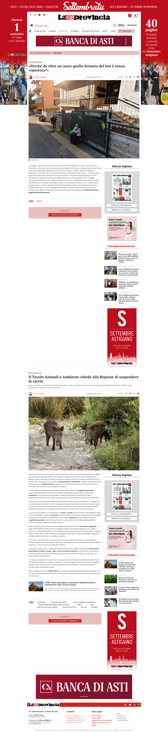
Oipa (92, 605)
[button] (135, 16)
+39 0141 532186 (74, 716)
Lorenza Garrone (39, 394)
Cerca (130, 15)
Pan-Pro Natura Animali (47, 607)
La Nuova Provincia (42, 53)
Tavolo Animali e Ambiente (84, 602)
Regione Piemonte (59, 602)
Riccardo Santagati (40, 77)
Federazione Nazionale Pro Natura (53, 605)
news (39, 201)
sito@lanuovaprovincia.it (74, 722)
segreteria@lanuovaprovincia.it (76, 720)
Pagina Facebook (32, 15)
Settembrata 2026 (41, 26)
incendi (94, 607)
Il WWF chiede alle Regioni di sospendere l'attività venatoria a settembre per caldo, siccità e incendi (127, 567)
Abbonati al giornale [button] (121, 210)
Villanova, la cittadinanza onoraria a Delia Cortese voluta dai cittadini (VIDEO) (129, 285)
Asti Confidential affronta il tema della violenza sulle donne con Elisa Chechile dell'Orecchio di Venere (129, 299)
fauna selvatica (69, 607)
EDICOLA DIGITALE (121, 25)
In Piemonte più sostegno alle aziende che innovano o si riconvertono (129, 601)
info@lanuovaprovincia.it (74, 718)
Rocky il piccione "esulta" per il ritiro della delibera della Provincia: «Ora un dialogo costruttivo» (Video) (129, 258)
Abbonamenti (132, 25)
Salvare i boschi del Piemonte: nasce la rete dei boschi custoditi (128, 580)
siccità (84, 607)
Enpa (79, 605)
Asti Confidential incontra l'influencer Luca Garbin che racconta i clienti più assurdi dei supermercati (129, 272)
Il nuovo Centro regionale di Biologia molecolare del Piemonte (129, 589)
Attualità (57, 53)
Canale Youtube (40, 15)
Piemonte (41, 602)
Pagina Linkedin (45, 15)
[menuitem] (40, 31)
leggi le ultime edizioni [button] (121, 205)
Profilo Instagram (36, 15)
